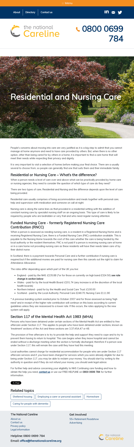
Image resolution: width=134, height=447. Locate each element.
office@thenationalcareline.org (40, 441)
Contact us (46, 12)
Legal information (20, 429)
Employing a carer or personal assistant (59, 396)
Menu (68, 3)
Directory (30, 12)
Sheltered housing (22, 396)
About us (16, 418)
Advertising (75, 422)
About (16, 12)
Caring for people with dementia (30, 403)
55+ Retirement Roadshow (84, 419)
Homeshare (93, 396)
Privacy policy (18, 426)
